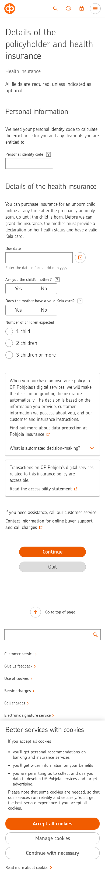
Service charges (17, 690)
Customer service (18, 653)
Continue (53, 552)
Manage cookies (52, 838)
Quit (52, 567)
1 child (23, 331)
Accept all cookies (52, 824)
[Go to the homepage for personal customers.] (9, 8)
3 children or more (36, 355)
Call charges (14, 703)
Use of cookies (16, 678)
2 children (26, 343)
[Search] (55, 8)
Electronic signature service (27, 715)
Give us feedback (18, 666)
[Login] (81, 8)
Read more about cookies (26, 867)
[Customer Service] (68, 8)
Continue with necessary (52, 853)
